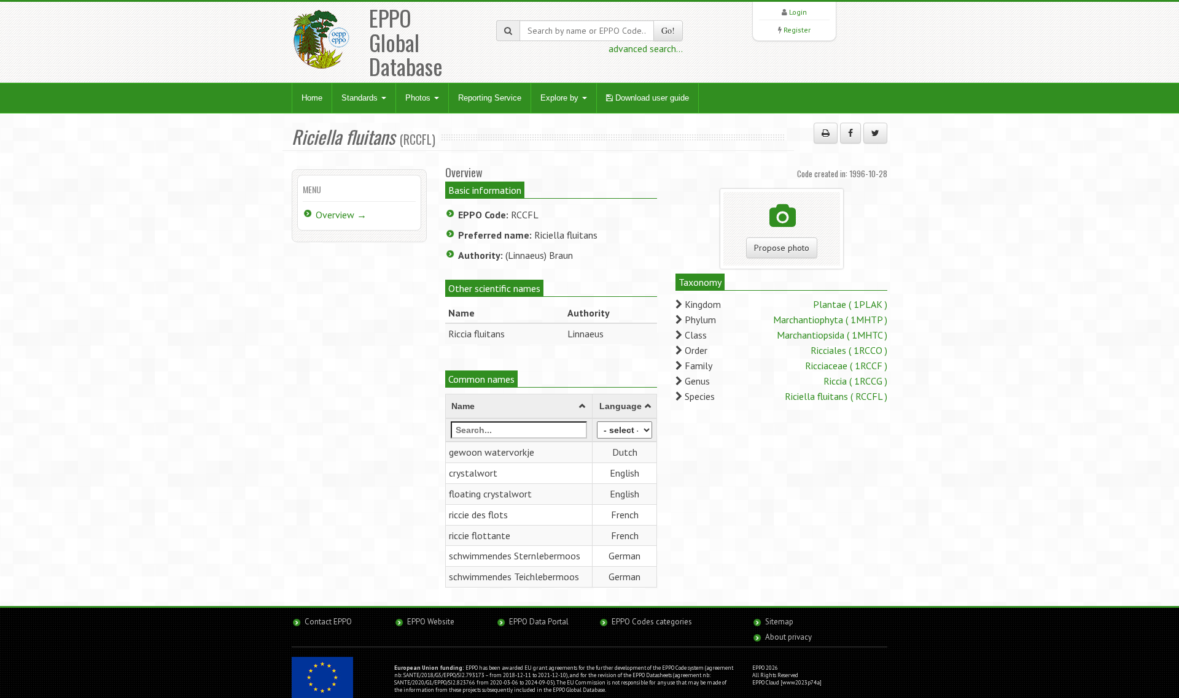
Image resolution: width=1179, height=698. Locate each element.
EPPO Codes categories (652, 621)
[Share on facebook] (850, 133)
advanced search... (646, 48)
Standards (360, 97)
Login (798, 12)
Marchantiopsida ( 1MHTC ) (832, 335)
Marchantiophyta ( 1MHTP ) (830, 319)
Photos (419, 97)
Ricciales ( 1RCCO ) (849, 350)
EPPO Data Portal (539, 621)
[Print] (826, 133)
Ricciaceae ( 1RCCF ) (846, 365)
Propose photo (781, 247)
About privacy (788, 637)
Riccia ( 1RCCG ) (855, 381)
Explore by (560, 97)
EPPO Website (430, 621)
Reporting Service (489, 97)
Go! (668, 30)
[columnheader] (519, 406)
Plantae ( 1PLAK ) (850, 304)
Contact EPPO (328, 621)
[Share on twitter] (875, 133)
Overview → (341, 215)
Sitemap (779, 621)
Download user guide (651, 97)
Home (312, 97)
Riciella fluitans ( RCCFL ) (836, 396)
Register (797, 29)
